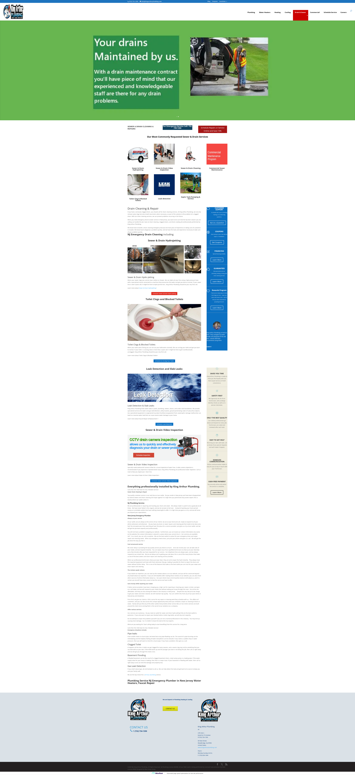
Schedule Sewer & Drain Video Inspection (164, 481)
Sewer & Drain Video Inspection (164, 169)
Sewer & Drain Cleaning (191, 168)
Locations (222, 1)
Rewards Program (219, 290)
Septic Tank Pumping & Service (190, 198)
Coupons (215, 1)
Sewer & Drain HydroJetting (138, 169)
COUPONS (219, 231)
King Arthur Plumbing (186, 486)
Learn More (217, 260)
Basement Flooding (137, 655)
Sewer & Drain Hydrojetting (147, 288)
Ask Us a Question (217, 223)
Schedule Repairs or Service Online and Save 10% (212, 129)
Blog (209, 1)
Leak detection (164, 199)
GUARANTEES (219, 268)
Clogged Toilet (134, 644)
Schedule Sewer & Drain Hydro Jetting (164, 293)
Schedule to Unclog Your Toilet (164, 361)
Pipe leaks (132, 633)
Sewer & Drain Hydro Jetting (141, 277)
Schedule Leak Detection (164, 424)
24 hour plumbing (150, 675)
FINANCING (219, 251)
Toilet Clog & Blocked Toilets (138, 199)
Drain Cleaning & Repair (143, 208)
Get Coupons (217, 242)
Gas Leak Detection (137, 666)
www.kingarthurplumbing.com (207, 747)
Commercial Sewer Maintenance (217, 169)
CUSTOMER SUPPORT (219, 209)
